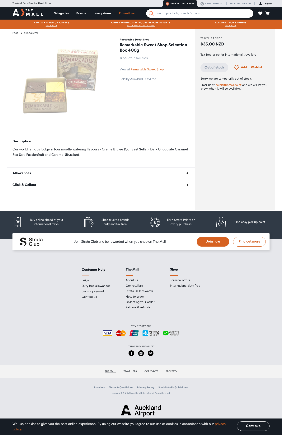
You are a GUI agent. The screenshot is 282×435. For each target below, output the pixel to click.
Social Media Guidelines (173, 387)
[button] (260, 13)
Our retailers (134, 286)
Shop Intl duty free (182, 3)
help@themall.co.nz (228, 85)
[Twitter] (150, 353)
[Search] (151, 13)
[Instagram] (141, 353)
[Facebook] (131, 353)
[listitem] (42, 222)
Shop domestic (214, 3)
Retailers (99, 387)
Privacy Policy (145, 387)
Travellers (130, 371)
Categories (61, 13)
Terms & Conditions (121, 387)
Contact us (89, 297)
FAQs (85, 280)
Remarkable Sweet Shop (147, 69)
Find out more (249, 242)
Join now (213, 242)
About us (132, 280)
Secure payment (93, 291)
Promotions (126, 13)
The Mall (110, 371)
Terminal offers (180, 280)
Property (171, 371)
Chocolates (31, 33)
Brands (81, 13)
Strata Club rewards (139, 291)
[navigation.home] (27, 13)
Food (15, 33)
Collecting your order (140, 302)
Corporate (151, 371)
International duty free (185, 286)
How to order (135, 297)
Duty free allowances (96, 286)
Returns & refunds (138, 307)
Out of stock (214, 67)
